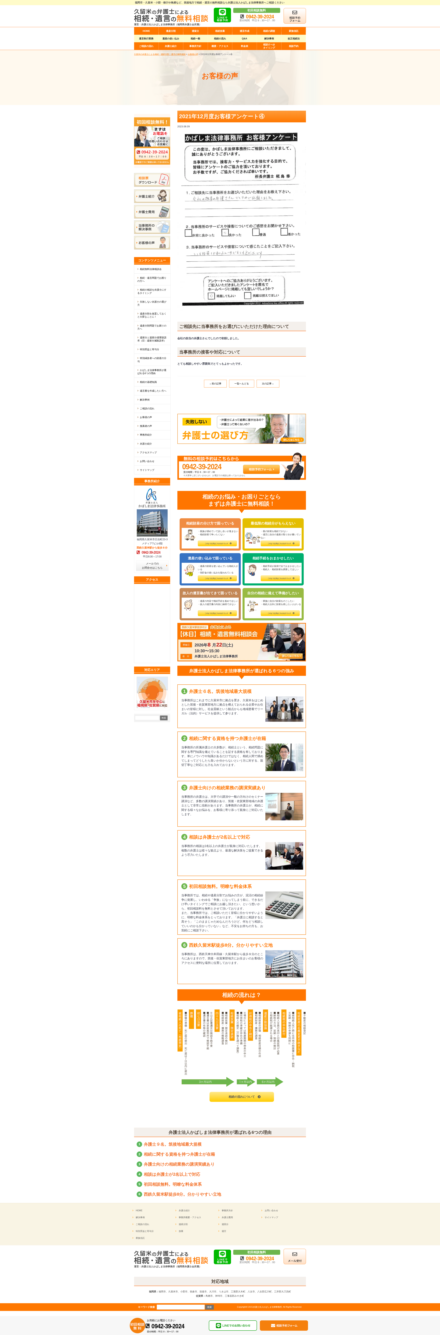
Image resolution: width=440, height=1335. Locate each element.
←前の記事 (215, 383)
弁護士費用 (227, 1217)
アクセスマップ (148, 452)
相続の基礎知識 (148, 382)
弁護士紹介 (146, 443)
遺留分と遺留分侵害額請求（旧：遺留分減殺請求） (151, 339)
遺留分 (225, 1224)
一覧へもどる (241, 383)
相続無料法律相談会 (151, 269)
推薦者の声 (146, 426)
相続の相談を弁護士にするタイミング (151, 291)
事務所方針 (227, 1210)
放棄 (181, 1231)
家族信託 (140, 1238)
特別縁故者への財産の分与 (151, 360)
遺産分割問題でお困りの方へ (151, 327)
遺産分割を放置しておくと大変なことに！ (151, 315)
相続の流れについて (242, 1096)
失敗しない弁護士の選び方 (151, 303)
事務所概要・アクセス (190, 1217)
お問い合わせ (147, 461)
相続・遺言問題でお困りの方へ (151, 279)
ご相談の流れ (147, 408)
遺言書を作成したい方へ (153, 390)
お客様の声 (146, 417)
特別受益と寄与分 (149, 349)
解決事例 (145, 399)
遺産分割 (183, 1224)
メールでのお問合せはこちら (152, 565)
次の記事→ (268, 383)
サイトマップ (147, 470)
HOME (139, 1210)
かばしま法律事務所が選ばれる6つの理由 (151, 372)
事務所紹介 (146, 434)
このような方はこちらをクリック (216, 543)
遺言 (224, 1231)
